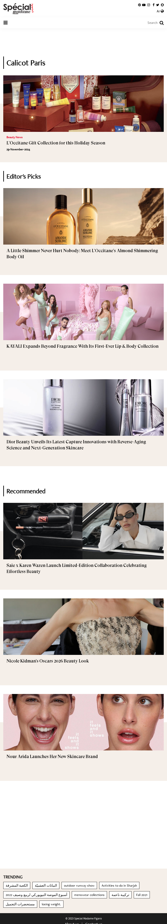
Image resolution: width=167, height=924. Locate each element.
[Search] (159, 23)
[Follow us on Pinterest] (139, 5)
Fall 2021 (141, 895)
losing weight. (51, 904)
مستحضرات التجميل (20, 904)
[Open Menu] (5, 22)
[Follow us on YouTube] (143, 5)
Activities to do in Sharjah (119, 885)
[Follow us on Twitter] (157, 5)
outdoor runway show (79, 885)
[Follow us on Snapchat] (162, 5)
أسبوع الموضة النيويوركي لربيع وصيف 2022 (36, 895)
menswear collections (89, 895)
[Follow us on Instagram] (148, 5)
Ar (159, 11)
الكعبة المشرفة (17, 885)
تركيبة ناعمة (120, 895)
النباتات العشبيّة (46, 885)
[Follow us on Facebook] (154, 5)
